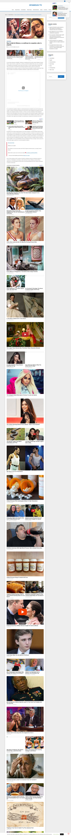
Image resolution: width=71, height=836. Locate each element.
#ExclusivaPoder (11, 142)
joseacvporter (16, 46)
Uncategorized (52, 67)
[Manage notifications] (68, 834)
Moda (41, 9)
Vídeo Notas (29, 9)
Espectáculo (17, 9)
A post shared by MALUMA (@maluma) (23, 105)
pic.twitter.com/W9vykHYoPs (31, 152)
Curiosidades (23, 9)
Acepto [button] (62, 834)
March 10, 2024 (26, 155)
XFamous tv (35, 5)
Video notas (51, 69)
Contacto (45, 9)
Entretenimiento (36, 9)
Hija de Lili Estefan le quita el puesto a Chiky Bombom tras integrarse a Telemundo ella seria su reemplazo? (56, 28)
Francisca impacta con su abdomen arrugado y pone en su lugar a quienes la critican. (56, 42)
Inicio (13, 9)
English (50, 60)
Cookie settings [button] (56, 834)
